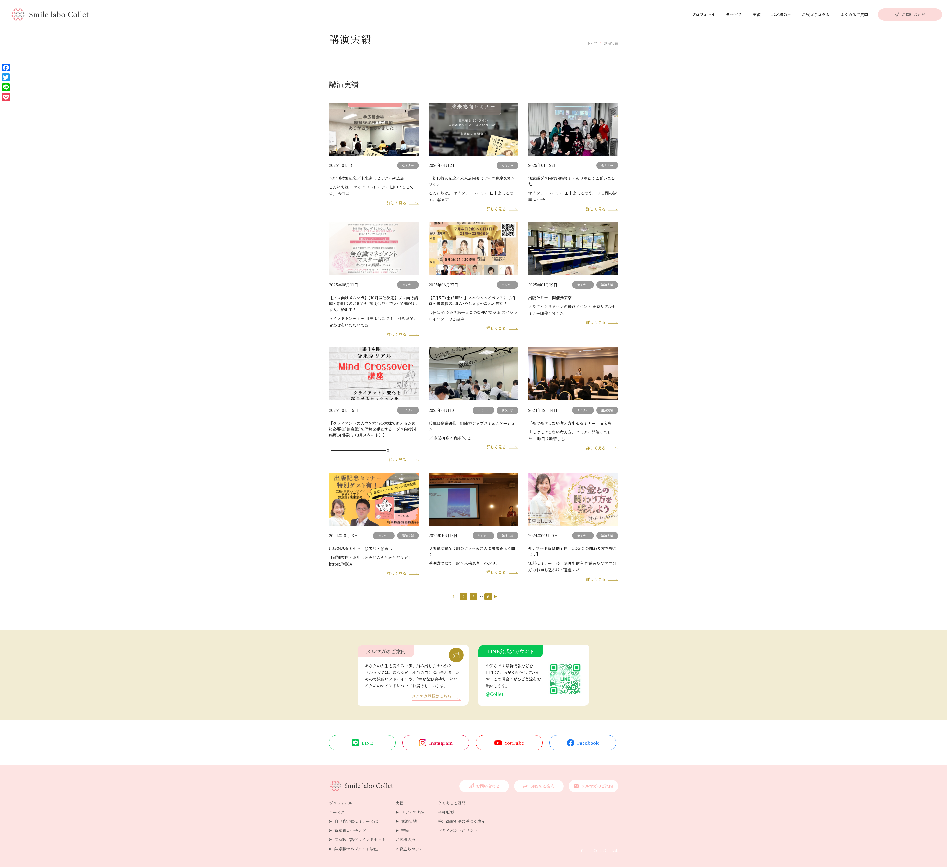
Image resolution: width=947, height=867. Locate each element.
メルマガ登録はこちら (431, 696)
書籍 (405, 830)
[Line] (6, 87)
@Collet (494, 694)
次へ (495, 596)
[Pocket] (6, 97)
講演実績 (409, 821)
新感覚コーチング (350, 830)
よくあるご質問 (854, 14)
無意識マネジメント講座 (356, 849)
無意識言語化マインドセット (360, 839)
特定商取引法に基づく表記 (461, 821)
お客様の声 (781, 14)
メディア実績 (412, 812)
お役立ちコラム (816, 14)
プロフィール (703, 14)
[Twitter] (6, 77)
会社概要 (446, 812)
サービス (734, 14)
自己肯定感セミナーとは (356, 821)
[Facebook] (6, 67)
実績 (757, 14)
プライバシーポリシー (457, 830)
